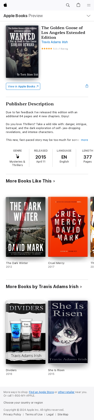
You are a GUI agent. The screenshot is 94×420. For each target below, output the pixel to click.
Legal (50, 414)
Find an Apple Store (41, 392)
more (84, 140)
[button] (68, 5)
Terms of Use (34, 414)
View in (21, 86)
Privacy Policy (12, 414)
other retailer (66, 392)
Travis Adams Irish (54, 42)
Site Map (62, 414)
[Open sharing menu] (86, 86)
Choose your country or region (23, 402)
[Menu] (89, 5)
